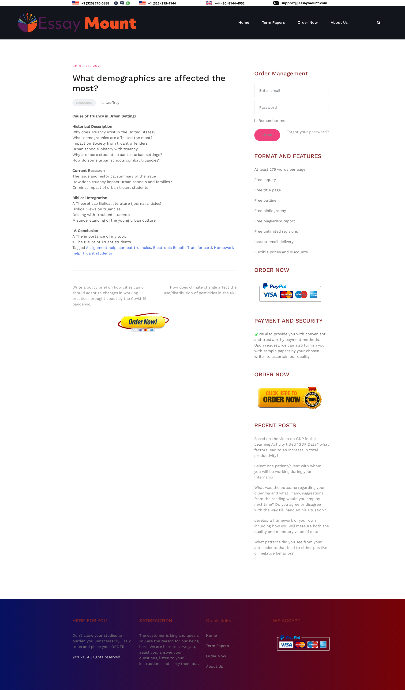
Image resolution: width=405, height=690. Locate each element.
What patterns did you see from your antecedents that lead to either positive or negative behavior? (290, 547)
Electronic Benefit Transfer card (182, 247)
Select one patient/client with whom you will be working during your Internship (287, 471)
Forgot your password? (307, 132)
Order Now (308, 22)
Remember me (271, 120)
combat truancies (135, 247)
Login (267, 135)
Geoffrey (112, 102)
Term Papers (273, 22)
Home (243, 22)
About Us (339, 22)
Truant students (97, 253)
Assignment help (101, 247)
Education (84, 102)
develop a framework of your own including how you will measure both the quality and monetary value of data (291, 526)
